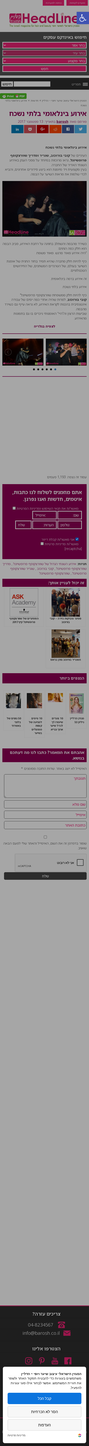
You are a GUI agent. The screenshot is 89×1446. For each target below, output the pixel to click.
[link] (79, 1435)
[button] (83, 18)
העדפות (44, 1425)
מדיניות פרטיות (16, 1435)
